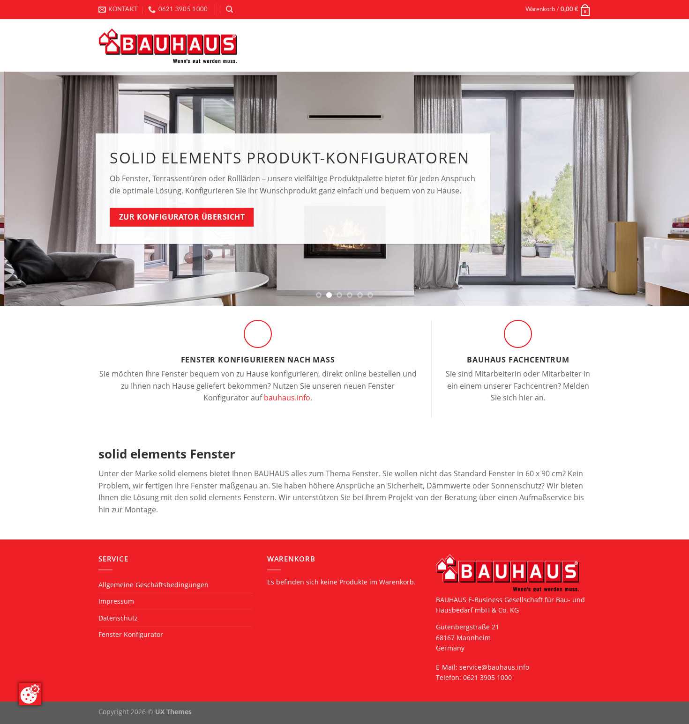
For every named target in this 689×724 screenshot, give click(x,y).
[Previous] (25, 188)
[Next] (663, 188)
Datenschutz (118, 617)
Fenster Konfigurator (130, 634)
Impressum (116, 601)
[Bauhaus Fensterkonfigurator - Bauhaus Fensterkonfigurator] (167, 46)
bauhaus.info (287, 397)
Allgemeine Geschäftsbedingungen (153, 584)
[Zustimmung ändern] (30, 694)
